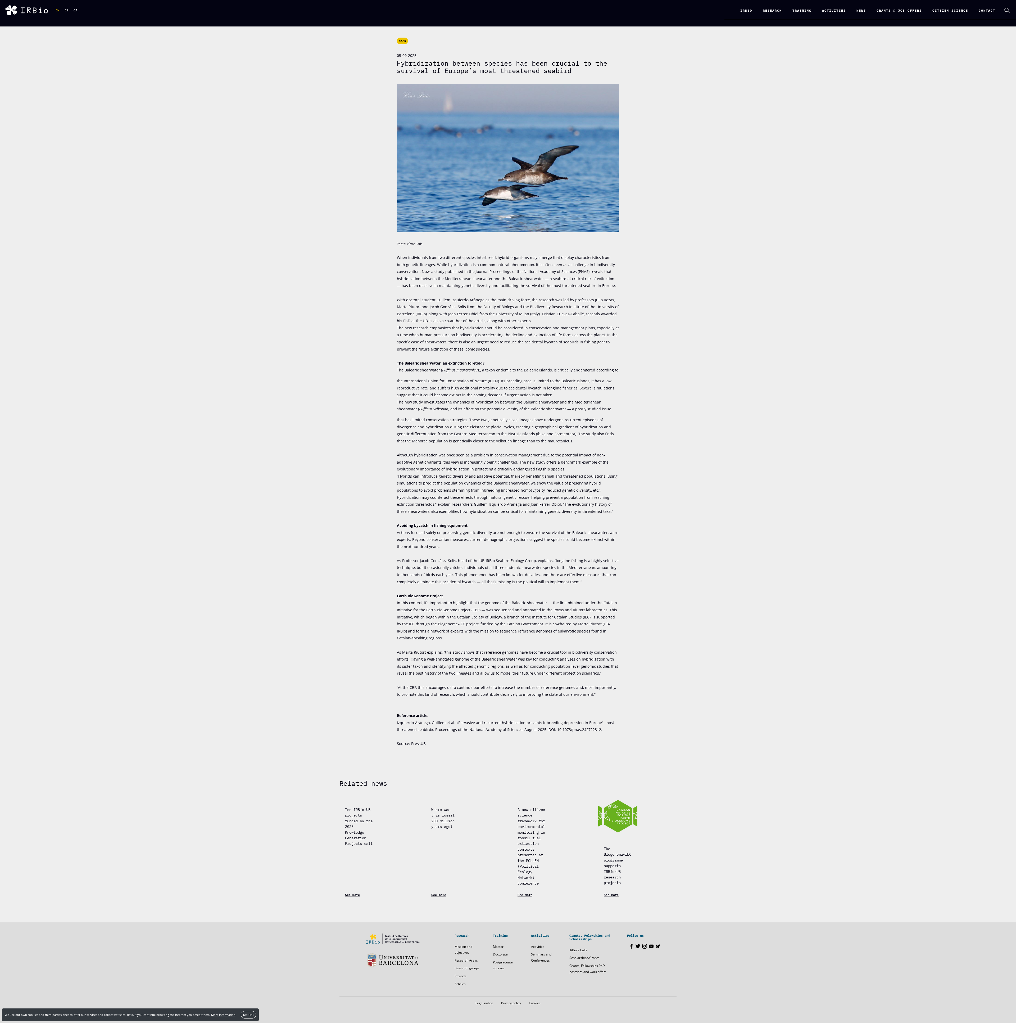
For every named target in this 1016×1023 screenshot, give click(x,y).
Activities (537, 947)
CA (75, 10)
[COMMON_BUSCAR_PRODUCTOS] (1007, 10)
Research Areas (466, 960)
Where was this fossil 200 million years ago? (443, 818)
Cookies (535, 1003)
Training (801, 10)
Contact (987, 10)
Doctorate (500, 954)
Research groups (467, 968)
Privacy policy (511, 1003)
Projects (460, 976)
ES (66, 10)
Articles (460, 984)
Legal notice (484, 1003)
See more (352, 894)
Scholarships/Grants (584, 958)
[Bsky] (657, 946)
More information (223, 1015)
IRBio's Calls (578, 950)
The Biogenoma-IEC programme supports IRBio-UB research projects (617, 865)
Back (402, 41)
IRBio (746, 10)
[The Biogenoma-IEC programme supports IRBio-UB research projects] (617, 816)
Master (498, 947)
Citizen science (950, 10)
